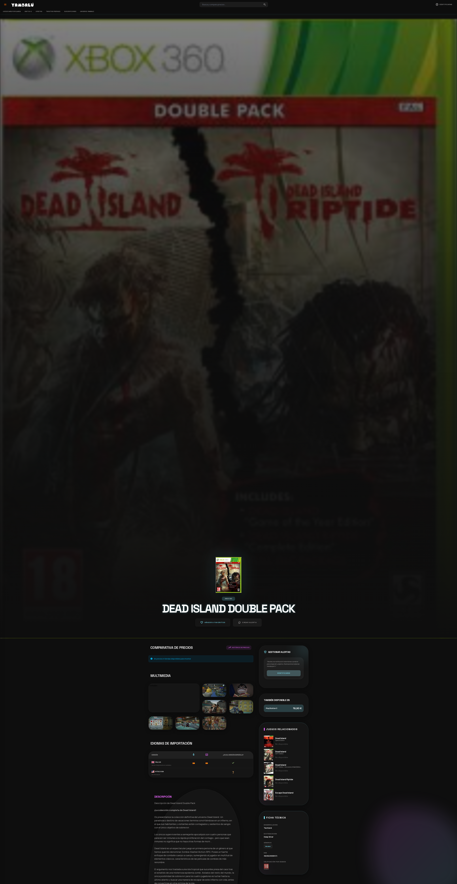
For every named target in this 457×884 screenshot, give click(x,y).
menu (5, 4)
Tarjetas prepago (53, 11)
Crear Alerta (247, 622)
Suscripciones (70, 11)
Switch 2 (28, 11)
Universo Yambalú (87, 11)
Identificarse (283, 673)
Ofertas (39, 11)
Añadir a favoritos (212, 622)
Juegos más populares (12, 11)
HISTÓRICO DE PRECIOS (238, 647)
